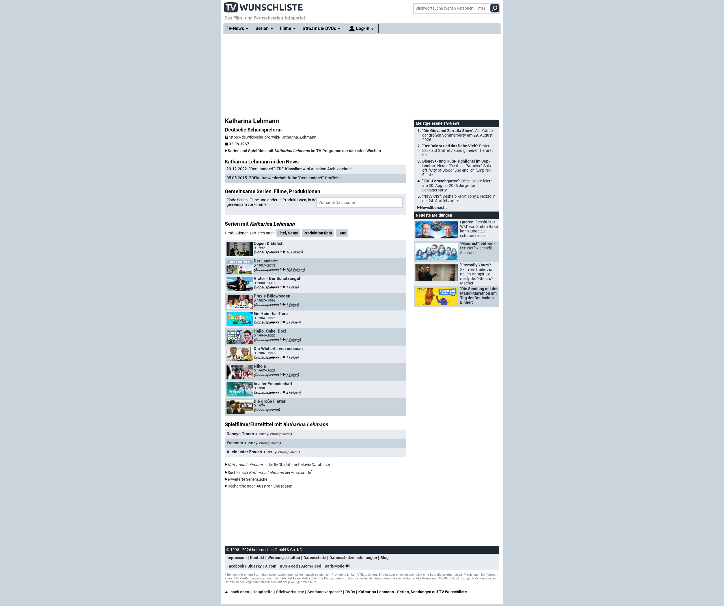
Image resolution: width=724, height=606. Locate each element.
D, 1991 (281, 452)
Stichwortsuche (290, 592)
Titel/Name (288, 233)
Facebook (235, 566)
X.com (270, 566)
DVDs (350, 592)
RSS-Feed (289, 566)
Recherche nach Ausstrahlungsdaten (260, 486)
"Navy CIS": (458, 198)
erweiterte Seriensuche (247, 479)
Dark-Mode (335, 566)
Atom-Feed (311, 566)
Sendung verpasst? (324, 592)
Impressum (237, 557)
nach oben (239, 592)
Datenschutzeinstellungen (353, 557)
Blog (384, 557)
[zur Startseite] (263, 5)
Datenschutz (314, 557)
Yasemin (235, 442)
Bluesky (254, 566)
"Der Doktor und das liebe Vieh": (457, 150)
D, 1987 (262, 443)
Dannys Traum (240, 433)
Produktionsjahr (317, 233)
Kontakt (257, 557)
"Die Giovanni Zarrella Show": (457, 135)
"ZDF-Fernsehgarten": (457, 185)
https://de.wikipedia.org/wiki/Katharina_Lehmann (272, 137)
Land (341, 233)
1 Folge (292, 287)
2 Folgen (292, 322)
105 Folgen (294, 270)
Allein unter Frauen (244, 451)
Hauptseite (263, 592)
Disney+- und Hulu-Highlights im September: (457, 168)
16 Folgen (293, 252)
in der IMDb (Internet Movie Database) (279, 464)
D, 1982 (273, 434)
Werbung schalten (284, 557)
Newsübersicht (433, 207)
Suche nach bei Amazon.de (269, 472)
